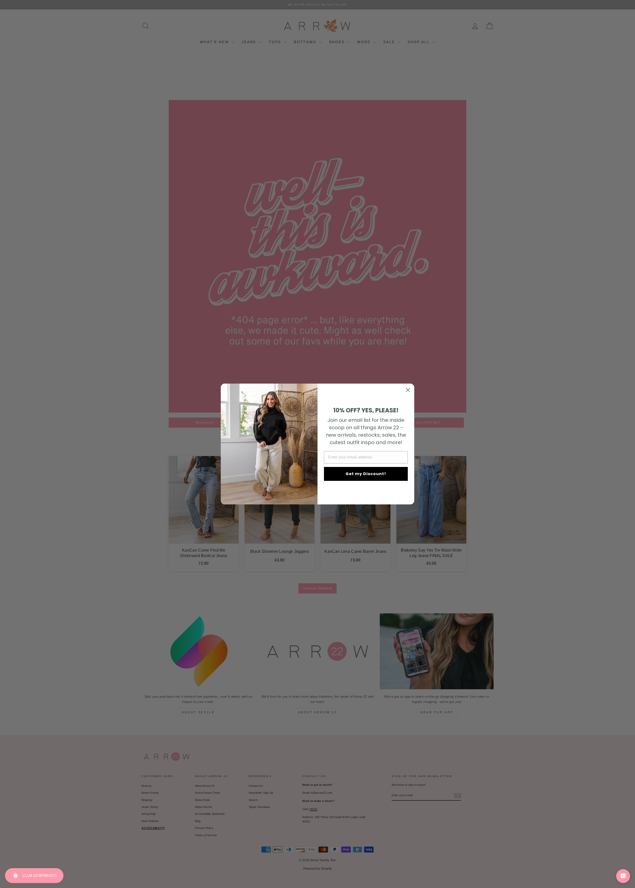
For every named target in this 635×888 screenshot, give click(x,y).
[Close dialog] (408, 390)
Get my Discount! (366, 474)
